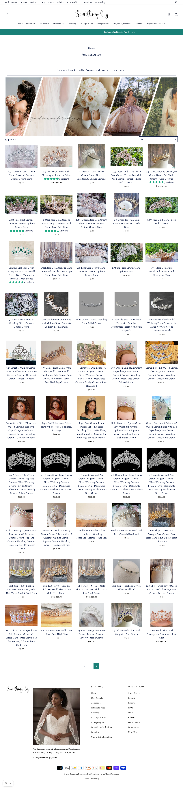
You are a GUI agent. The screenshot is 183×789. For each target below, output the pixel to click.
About (51, 2)
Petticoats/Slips (58, 23)
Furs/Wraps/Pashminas (122, 23)
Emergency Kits (102, 23)
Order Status (11, 2)
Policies (60, 2)
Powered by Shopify (91, 778)
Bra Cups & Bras (86, 23)
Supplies (139, 23)
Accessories (44, 23)
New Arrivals (31, 23)
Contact (23, 2)
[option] (91, 32)
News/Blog (100, 2)
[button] (51, 178)
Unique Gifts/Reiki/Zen (156, 23)
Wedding (72, 23)
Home (20, 23)
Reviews (33, 2)
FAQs (42, 2)
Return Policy (73, 2)
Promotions (87, 2)
